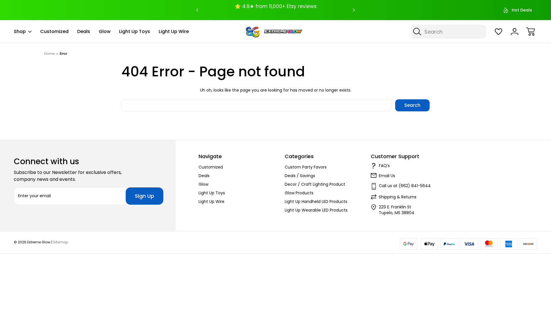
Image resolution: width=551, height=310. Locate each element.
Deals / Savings (300, 176)
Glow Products (299, 193)
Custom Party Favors (306, 167)
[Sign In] (514, 31)
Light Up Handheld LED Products (316, 201)
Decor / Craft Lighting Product (315, 184)
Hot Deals (522, 10)
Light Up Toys (134, 31)
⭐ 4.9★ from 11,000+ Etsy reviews (276, 6)
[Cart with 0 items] (530, 31)
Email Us (387, 176)
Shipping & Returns (397, 197)
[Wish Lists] (498, 31)
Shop (20, 31)
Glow (104, 31)
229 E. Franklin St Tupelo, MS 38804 (396, 210)
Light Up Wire (174, 31)
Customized (54, 31)
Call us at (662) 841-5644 (405, 186)
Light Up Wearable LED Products (316, 210)
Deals (83, 31)
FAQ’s (384, 165)
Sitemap (60, 242)
